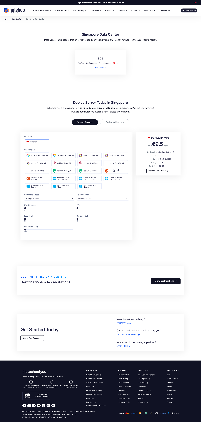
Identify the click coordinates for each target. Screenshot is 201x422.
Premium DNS (123, 375)
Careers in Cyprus (144, 390)
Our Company (143, 383)
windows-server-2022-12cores (116, 178)
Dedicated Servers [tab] (115, 122)
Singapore (34, 142)
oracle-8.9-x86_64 (117, 163)
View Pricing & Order (157, 171)
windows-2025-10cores (63, 186)
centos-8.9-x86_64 (117, 155)
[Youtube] (49, 405)
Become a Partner (144, 394)
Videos (169, 386)
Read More (99, 67)
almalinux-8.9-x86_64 (39, 155)
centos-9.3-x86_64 (38, 163)
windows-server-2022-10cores (90, 178)
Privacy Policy (90, 411)
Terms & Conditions (76, 411)
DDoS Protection (124, 386)
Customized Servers (94, 379)
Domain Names (124, 398)
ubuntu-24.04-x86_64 (36, 178)
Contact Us (142, 386)
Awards (140, 398)
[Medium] (53, 405)
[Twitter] (29, 405)
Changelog (171, 402)
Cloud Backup (123, 383)
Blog (168, 375)
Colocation (90, 398)
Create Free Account (31, 338)
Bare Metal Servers (93, 375)
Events (169, 394)
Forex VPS (90, 386)
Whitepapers (172, 390)
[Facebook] (24, 405)
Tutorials (170, 383)
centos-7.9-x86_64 (91, 155)
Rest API (170, 398)
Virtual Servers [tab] (84, 122)
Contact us (123, 323)
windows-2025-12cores (90, 186)
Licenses (121, 390)
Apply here (122, 346)
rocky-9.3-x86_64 (90, 171)
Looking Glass (143, 379)
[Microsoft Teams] (39, 405)
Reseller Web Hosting (94, 394)
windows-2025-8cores (37, 186)
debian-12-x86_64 (90, 163)
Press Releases (172, 379)
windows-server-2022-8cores (63, 178)
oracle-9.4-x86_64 (38, 171)
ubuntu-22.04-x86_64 (115, 171)
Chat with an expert (127, 334)
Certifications (143, 402)
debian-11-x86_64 (64, 163)
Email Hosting (123, 379)
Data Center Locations (146, 375)
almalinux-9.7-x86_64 (65, 155)
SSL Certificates (124, 394)
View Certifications (164, 281)
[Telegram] (44, 405)
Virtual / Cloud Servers (94, 383)
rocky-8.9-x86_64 (64, 171)
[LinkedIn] (34, 405)
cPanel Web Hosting (94, 390)
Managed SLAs (124, 402)
